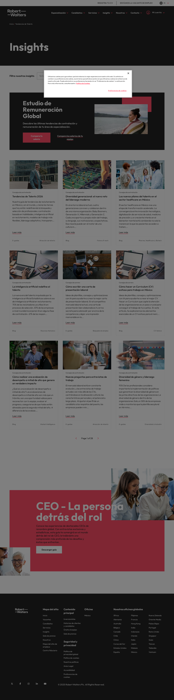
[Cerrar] (128, 73)
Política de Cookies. (83, 83)
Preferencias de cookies (117, 91)
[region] (88, 84)
